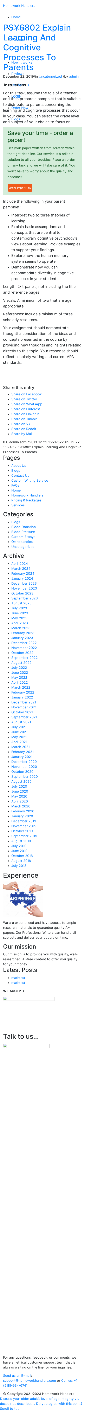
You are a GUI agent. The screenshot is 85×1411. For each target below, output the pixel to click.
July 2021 (18, 727)
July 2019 (18, 846)
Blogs (15, 470)
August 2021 (21, 722)
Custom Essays (23, 537)
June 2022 (19, 672)
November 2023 (24, 588)
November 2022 (24, 648)
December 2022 (24, 643)
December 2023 (24, 583)
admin (74, 76)
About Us (18, 465)
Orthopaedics (22, 542)
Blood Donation (23, 527)
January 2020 (22, 816)
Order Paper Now (20, 187)
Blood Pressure (23, 532)
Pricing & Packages (26, 500)
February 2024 (22, 573)
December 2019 (23, 821)
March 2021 (20, 747)
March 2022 (20, 687)
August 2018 (21, 861)
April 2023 (19, 623)
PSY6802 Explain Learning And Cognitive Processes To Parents (37, 47)
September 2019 (24, 836)
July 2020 (19, 786)
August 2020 (21, 781)
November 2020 (24, 767)
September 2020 (24, 776)
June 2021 (19, 732)
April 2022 (19, 682)
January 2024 (22, 578)
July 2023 (19, 608)
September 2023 (24, 598)
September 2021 (24, 717)
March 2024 (20, 568)
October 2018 (22, 856)
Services (18, 505)
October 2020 (22, 771)
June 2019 (19, 851)
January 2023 (22, 638)
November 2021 (23, 707)
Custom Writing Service (29, 480)
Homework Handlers (19, 6)
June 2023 (19, 613)
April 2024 (19, 563)
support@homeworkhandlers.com (29, 1380)
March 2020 (20, 806)
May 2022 (19, 677)
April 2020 (19, 801)
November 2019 (23, 826)
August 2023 (21, 603)
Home (16, 490)
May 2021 (19, 737)
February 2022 (22, 692)
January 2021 (21, 757)
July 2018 (18, 866)
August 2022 (21, 663)
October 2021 (22, 712)
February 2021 (22, 752)
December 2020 (24, 762)
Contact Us (20, 475)
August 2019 (21, 841)
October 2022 (22, 653)
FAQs (15, 485)
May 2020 (19, 796)
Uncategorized (50, 76)
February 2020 (22, 811)
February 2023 (22, 633)
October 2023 (22, 593)
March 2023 (20, 628)
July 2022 (19, 667)
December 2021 (23, 702)
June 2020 (19, 791)
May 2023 (19, 618)
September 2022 (24, 658)
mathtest (18, 978)
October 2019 (22, 831)
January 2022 (22, 697)
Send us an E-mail (17, 1375)
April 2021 (19, 742)
